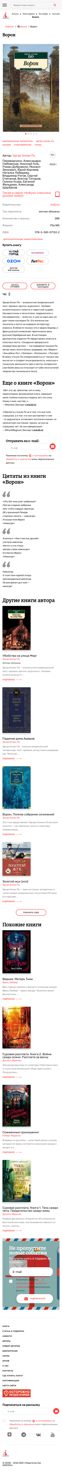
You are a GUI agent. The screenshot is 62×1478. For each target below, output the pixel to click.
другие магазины (13, 269)
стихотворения (22, 145)
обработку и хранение (18, 459)
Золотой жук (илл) (15, 881)
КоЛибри (43, 14)
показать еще (31, 912)
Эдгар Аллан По (45, 141)
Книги (35, 17)
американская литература (17, 141)
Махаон (56, 14)
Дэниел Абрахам (11, 1060)
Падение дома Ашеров (18, 738)
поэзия (6, 145)
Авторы (6, 1341)
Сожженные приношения (20, 1132)
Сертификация (10, 1381)
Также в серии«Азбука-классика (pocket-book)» (26, 194)
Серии (5, 1356)
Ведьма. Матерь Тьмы (17, 979)
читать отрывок (15, 286)
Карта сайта (9, 1386)
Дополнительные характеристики (23, 239)
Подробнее (8, 680)
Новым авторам (11, 1346)
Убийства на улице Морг (19, 655)
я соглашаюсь (40, 455)
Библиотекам (10, 1351)
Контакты (7, 1371)
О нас (5, 1366)
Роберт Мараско (11, 1135)
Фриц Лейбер (10, 982)
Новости (7, 1336)
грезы (38, 145)
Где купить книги (12, 1376)
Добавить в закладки (43, 286)
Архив (5, 1361)
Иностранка (28, 14)
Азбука (15, 14)
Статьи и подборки (13, 1331)
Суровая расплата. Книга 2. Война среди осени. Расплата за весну (26, 1056)
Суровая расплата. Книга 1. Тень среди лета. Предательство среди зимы (30, 1209)
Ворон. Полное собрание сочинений (28, 814)
